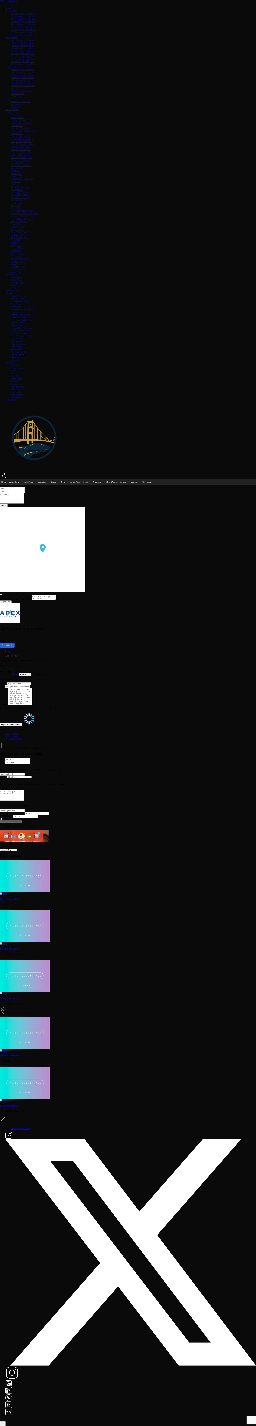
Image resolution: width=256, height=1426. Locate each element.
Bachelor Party (18, 298)
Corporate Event (19, 312)
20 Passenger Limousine (23, 85)
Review (4, 704)
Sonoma (15, 384)
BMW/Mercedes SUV (21, 101)
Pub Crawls (16, 338)
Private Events (17, 330)
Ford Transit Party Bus (22, 157)
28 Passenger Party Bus (22, 59)
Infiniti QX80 (16, 176)
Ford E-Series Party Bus (22, 144)
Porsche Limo (17, 224)
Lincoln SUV (16, 104)
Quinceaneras (17, 341)
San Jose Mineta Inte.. (10, 1056)
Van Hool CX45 (18, 264)
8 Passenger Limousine (22, 69)
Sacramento (17, 397)
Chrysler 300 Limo (20, 136)
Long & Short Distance (22, 328)
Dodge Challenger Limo (22, 138)
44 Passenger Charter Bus (23, 19)
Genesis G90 (17, 162)
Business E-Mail (31, 767)
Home (8, 8)
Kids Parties (16, 325)
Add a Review (11, 656)
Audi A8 (14, 115)
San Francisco (17, 386)
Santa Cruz (16, 389)
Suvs (7, 99)
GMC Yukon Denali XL (21, 165)
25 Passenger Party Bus (22, 56)
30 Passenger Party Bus (22, 61)
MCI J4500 (16, 208)
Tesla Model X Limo (20, 258)
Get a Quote (11, 400)
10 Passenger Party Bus (22, 40)
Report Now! (6, 602)
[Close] (1, 594)
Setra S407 (16, 240)
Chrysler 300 (17, 133)
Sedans (9, 88)
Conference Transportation (24, 309)
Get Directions (11, 734)
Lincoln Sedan (17, 93)
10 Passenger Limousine (22, 72)
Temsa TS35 (17, 250)
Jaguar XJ (16, 181)
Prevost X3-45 (17, 229)
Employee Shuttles (20, 314)
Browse (15, 674)
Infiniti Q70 (16, 173)
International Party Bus (22, 178)
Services (9, 293)
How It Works (12, 290)
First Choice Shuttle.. (9, 899)
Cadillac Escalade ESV (22, 120)
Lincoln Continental (20, 186)
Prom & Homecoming (21, 336)
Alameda (15, 365)
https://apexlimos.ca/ (13, 738)
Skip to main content (8, 1)
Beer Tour (15, 304)
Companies (11, 274)
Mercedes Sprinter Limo (22, 210)
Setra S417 (16, 242)
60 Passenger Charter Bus (23, 35)
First (2, 759)
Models (9, 112)
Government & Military (21, 320)
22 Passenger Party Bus (22, 53)
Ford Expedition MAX (21, 149)
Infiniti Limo (16, 170)
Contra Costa (17, 368)
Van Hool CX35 (18, 261)
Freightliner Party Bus (21, 160)
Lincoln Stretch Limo (20, 197)
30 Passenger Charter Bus (23, 13)
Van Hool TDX (18, 266)
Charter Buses (12, 11)
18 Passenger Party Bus (22, 48)
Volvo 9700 (16, 269)
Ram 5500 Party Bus (21, 232)
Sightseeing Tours (19, 349)
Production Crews (19, 333)
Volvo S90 (16, 272)
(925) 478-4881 (12, 736)
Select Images (6, 674)
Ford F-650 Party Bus (21, 154)
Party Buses (11, 37)
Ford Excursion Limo (21, 146)
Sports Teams (17, 354)
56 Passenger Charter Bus (23, 32)
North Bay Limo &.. (9, 998)
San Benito (16, 392)
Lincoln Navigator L (20, 194)
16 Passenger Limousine (22, 80)
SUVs (13, 288)
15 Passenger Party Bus (22, 45)
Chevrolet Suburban (20, 128)
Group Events (17, 322)
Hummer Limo (18, 168)
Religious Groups (19, 344)
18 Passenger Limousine (22, 83)
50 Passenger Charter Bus (23, 27)
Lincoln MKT (17, 189)
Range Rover (17, 234)
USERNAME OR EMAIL (12, 813)
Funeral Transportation (22, 317)
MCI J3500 (16, 205)
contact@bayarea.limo (20, 1128)
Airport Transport (19, 296)
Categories (6, 846)
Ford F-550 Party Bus (21, 152)
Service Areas (12, 109)
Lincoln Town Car (19, 200)
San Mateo (16, 376)
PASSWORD (6, 816)
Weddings (16, 357)
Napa (13, 373)
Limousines (10, 67)
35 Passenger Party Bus (22, 64)
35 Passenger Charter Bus (23, 16)
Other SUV (16, 107)
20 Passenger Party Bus (22, 51)
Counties (9, 362)
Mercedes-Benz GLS (20, 216)
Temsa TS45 (17, 253)
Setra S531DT (17, 245)
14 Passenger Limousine (22, 77)
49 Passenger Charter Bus (23, 24)
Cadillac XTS (17, 125)
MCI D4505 (16, 202)
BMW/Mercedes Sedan (22, 91)
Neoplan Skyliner (19, 221)
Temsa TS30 (17, 248)
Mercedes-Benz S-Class (22, 218)
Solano (14, 381)
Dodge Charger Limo (21, 141)
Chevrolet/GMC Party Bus (23, 130)
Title (2, 686)
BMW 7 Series (17, 117)
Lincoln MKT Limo (19, 192)
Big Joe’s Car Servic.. (9, 949)
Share (7, 651)
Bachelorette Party (20, 301)
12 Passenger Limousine (22, 75)
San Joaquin (17, 394)
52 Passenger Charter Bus (23, 29)
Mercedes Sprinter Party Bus (24, 213)
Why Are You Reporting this (15, 599)
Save (7, 653)
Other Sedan (17, 96)
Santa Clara (16, 378)
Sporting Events (18, 352)
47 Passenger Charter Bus (23, 21)
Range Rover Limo (20, 237)
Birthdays (15, 306)
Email (3, 683)
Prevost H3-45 (17, 226)
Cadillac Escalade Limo (22, 122)
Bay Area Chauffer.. (9, 1106)
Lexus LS (15, 184)
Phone (3, 777)
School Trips (17, 346)
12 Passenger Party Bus (22, 43)
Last (2, 762)
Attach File (4, 788)
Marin (13, 370)
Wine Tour (15, 360)
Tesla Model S (17, 256)
